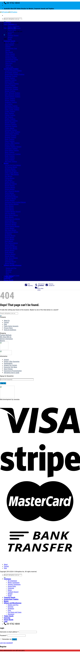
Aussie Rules (12, 30)
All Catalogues (12, 24)
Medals (6, 163)
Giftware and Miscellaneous (12, 265)
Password (3, 635)
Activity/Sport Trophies (11, 69)
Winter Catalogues (13, 26)
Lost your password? (6, 643)
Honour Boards (8, 280)
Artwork (6, 360)
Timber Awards (8, 276)
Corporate (11, 32)
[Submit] (4, 21)
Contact (6, 322)
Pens (9, 610)
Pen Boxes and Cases (14, 612)
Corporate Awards (9, 41)
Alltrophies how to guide (11, 373)
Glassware (11, 614)
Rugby (10, 39)
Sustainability (8, 363)
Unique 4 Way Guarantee (11, 361)
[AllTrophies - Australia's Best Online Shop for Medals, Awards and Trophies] (8, 12)
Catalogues (7, 22)
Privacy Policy (8, 328)
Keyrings (10, 607)
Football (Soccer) (13, 35)
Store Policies (8, 369)
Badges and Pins (13, 605)
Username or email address (9, 632)
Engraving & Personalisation (13, 371)
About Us (7, 320)
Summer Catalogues (14, 28)
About (6, 564)
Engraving (7, 278)
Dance (10, 34)
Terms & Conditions (10, 330)
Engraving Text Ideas (10, 367)
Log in (14, 639)
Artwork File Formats (10, 365)
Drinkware (11, 608)
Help (5, 324)
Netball (10, 37)
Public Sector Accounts (11, 326)
